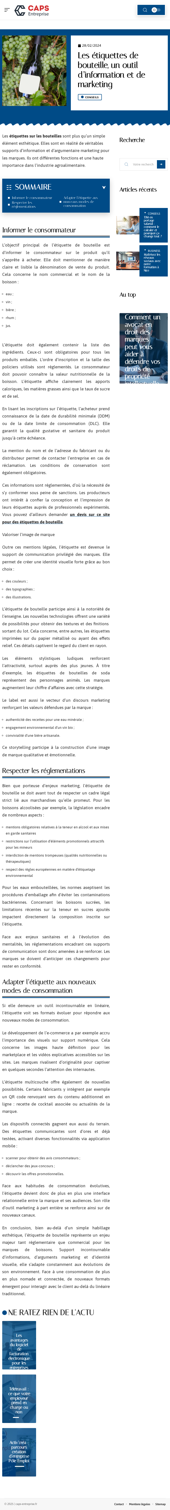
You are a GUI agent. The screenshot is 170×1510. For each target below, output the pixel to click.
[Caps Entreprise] (32, 10)
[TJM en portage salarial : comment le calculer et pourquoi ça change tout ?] (127, 225)
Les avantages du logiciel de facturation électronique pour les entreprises (19, 1351)
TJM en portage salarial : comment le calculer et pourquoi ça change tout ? (153, 226)
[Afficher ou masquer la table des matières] (79, 187)
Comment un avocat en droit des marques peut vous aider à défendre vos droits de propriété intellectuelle (142, 350)
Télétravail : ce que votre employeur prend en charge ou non (19, 1400)
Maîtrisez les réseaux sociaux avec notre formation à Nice (152, 262)
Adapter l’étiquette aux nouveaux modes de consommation (81, 202)
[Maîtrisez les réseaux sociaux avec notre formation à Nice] (127, 261)
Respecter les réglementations (24, 204)
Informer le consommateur (32, 198)
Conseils (92, 97)
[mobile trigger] (8, 10)
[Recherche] (145, 10)
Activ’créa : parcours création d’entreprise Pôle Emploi (19, 1451)
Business (154, 250)
